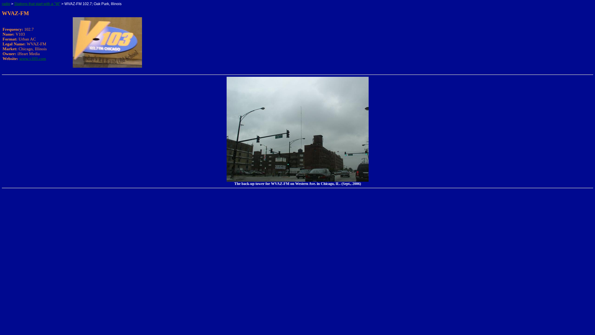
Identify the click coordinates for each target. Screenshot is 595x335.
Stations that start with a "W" (37, 4)
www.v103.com (32, 58)
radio (6, 4)
